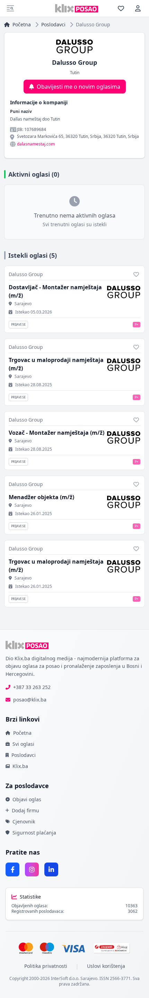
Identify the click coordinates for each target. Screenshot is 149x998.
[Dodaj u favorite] (136, 274)
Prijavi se (18, 324)
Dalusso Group (26, 274)
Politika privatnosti (45, 966)
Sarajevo (23, 304)
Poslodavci (53, 24)
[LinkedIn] (51, 869)
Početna (21, 24)
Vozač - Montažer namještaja (56, 432)
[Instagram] (32, 869)
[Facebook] (12, 869)
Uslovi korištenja (106, 966)
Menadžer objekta (41, 497)
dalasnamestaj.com (36, 144)
